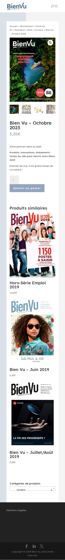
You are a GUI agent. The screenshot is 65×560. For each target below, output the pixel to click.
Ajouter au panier (27, 188)
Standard (20, 30)
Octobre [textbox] (31, 489)
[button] (50, 42)
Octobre (38, 30)
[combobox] (32, 488)
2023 (29, 30)
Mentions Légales (16, 510)
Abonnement (26, 26)
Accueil (13, 26)
